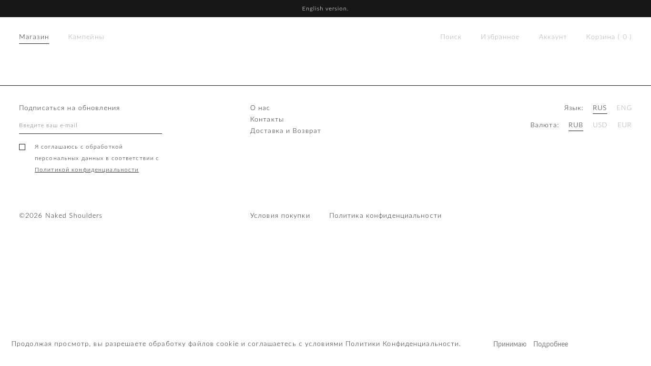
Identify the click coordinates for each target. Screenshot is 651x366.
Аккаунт (553, 37)
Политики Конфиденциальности (402, 344)
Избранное (500, 37)
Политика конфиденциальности (385, 216)
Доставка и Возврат (285, 131)
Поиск (451, 37)
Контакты (267, 119)
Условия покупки (280, 216)
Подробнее (549, 344)
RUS (600, 108)
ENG (624, 108)
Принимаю (509, 344)
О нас (260, 108)
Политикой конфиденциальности (87, 170)
